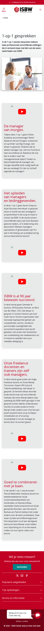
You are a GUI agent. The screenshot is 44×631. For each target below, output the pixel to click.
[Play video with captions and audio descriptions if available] (22, 111)
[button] (37, 615)
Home (6, 18)
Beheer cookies (22, 621)
